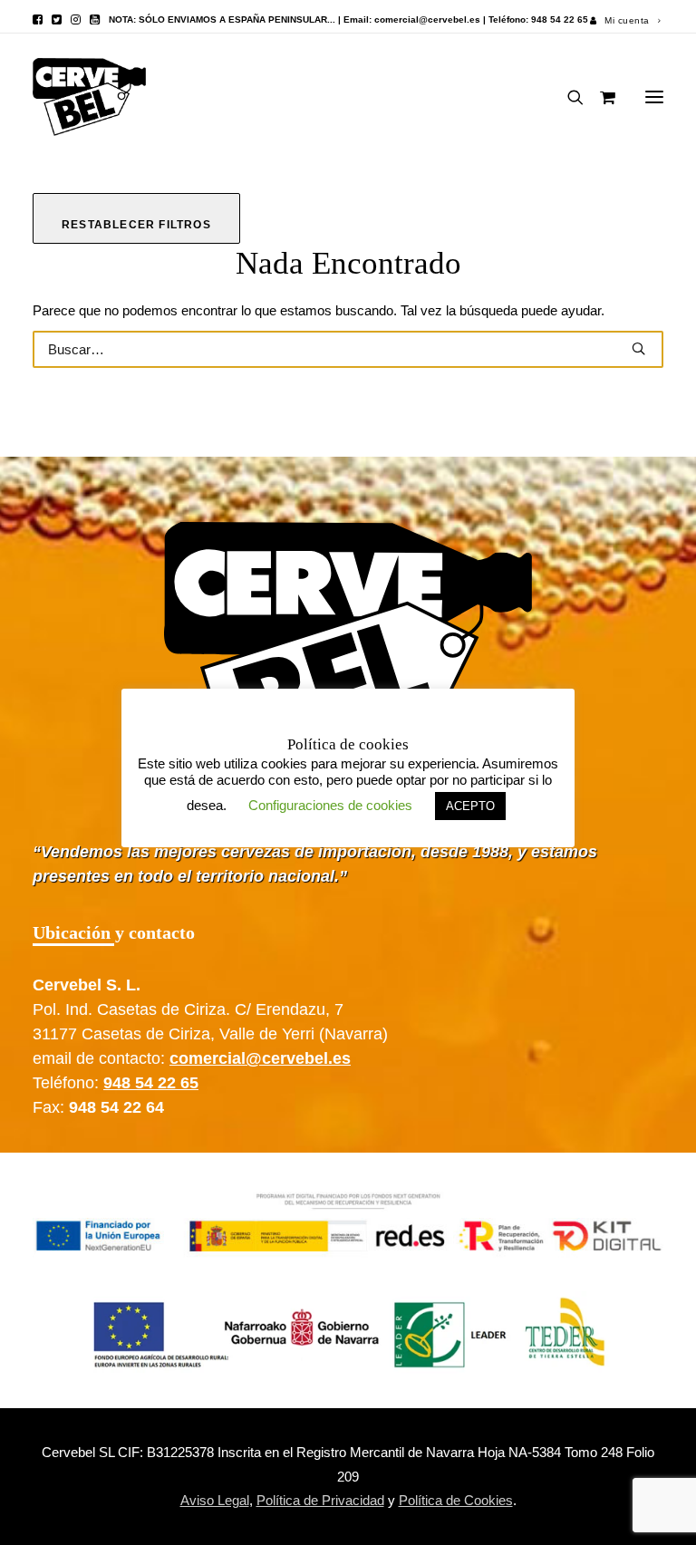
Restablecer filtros (136, 224)
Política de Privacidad (320, 1500)
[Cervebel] (89, 97)
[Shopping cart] (599, 97)
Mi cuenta (627, 20)
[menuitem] (625, 20)
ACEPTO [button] (470, 806)
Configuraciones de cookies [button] (330, 805)
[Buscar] (567, 97)
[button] (37, 19)
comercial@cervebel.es (427, 19)
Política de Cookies (456, 1500)
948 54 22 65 (150, 1083)
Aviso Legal (214, 1500)
